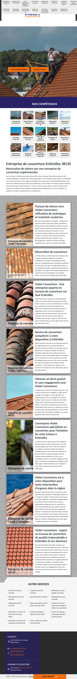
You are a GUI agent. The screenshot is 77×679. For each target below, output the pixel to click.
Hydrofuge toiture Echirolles (38, 597)
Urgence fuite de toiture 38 (16, 2)
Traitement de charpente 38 (64, 10)
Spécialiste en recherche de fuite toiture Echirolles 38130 (16, 614)
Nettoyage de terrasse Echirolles (58, 598)
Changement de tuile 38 (6, 10)
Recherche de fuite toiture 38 (25, 11)
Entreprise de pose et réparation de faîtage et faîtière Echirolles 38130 (59, 605)
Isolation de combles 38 (54, 10)
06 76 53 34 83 (16, 655)
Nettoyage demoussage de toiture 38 (44, 11)
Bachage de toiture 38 (35, 10)
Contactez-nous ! (40, 69)
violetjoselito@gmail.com (18, 648)
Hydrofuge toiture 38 (54, 2)
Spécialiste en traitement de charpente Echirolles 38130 (17, 622)
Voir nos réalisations (19, 69)
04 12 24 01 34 (16, 651)
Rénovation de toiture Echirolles (15, 592)
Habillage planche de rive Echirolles (16, 598)
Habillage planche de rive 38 (64, 3)
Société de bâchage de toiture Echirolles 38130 (37, 613)
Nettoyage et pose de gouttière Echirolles (58, 592)
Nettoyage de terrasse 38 (44, 2)
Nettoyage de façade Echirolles (14, 604)
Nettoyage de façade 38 (35, 2)
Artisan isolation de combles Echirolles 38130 (38, 622)
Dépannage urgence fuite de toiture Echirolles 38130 (38, 604)
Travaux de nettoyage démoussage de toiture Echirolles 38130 (59, 614)
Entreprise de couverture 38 (6, 3)
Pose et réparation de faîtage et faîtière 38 (25, 4)
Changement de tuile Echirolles (36, 592)
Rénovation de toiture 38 (15, 10)
